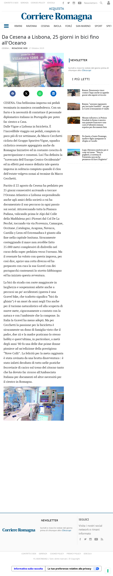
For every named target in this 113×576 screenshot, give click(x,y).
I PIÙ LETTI (81, 79)
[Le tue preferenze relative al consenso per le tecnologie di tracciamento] (108, 571)
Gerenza (43, 553)
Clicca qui (86, 70)
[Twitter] (68, 2)
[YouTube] (80, 2)
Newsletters (90, 3)
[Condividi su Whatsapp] (40, 93)
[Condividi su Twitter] (26, 93)
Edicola (88, 553)
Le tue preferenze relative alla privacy (69, 568)
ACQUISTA (56, 9)
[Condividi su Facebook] (12, 93)
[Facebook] (63, 2)
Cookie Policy (57, 553)
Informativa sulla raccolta (28, 568)
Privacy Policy (74, 553)
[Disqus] (56, 468)
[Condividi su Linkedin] (53, 93)
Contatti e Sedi (28, 553)
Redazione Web (19, 48)
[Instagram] (73, 2)
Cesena (5, 48)
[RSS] (101, 539)
